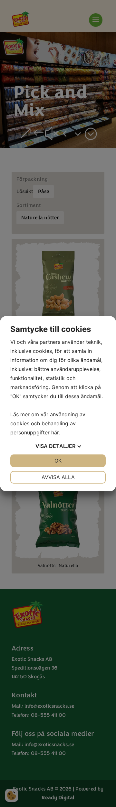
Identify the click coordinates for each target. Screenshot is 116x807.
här (55, 432)
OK (58, 460)
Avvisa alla (58, 477)
